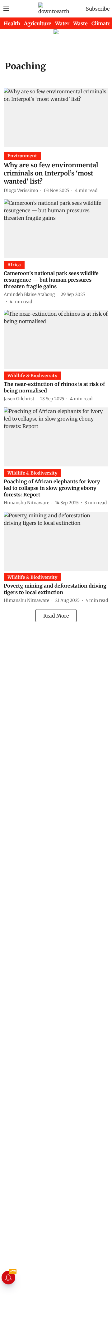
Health (12, 23)
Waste (80, 23)
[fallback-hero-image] (56, 117)
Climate (100, 23)
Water (62, 23)
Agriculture (37, 23)
